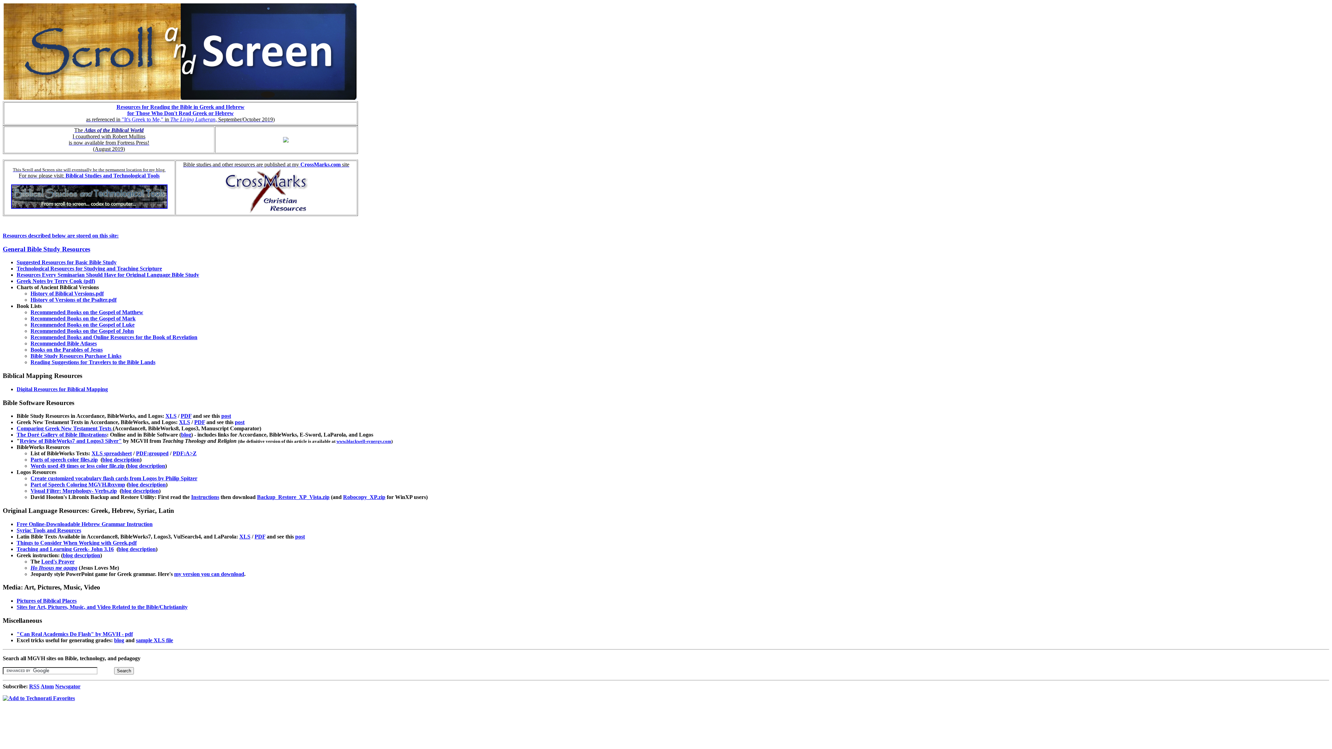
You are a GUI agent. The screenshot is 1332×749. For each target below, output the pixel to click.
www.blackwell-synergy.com (363, 441)
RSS (34, 686)
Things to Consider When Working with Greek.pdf (77, 543)
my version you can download (209, 574)
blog (186, 435)
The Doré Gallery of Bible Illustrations (62, 435)
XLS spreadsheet (112, 453)
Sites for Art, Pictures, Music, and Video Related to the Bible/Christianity (102, 607)
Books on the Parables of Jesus (67, 350)
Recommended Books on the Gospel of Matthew (87, 312)
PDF (186, 416)
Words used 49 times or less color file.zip (78, 466)
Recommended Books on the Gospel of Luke (83, 325)
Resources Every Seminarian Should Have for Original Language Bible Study (108, 275)
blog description (121, 460)
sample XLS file (154, 640)
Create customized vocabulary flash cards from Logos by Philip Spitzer (114, 478)
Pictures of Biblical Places (47, 601)
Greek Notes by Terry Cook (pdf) (56, 281)
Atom (47, 686)
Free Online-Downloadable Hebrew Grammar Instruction (85, 524)
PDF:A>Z (185, 453)
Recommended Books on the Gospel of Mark (83, 318)
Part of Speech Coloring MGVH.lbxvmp (78, 485)
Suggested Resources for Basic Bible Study (67, 262)
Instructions (205, 497)
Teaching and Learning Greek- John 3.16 (65, 549)
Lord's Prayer (58, 562)
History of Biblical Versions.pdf (67, 293)
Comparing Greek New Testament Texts (65, 428)
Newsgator (67, 686)
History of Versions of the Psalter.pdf (74, 300)
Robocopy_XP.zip (364, 497)
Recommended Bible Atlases (64, 343)
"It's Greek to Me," (142, 119)
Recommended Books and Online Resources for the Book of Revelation (114, 337)
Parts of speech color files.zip (64, 460)
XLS (171, 416)
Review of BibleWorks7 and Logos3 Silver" (71, 441)
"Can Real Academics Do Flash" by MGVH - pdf (75, 634)
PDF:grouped (152, 453)
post (226, 416)
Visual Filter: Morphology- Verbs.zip (74, 491)
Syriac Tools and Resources (49, 530)
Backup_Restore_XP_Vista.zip (293, 497)
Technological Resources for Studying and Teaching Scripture (89, 269)
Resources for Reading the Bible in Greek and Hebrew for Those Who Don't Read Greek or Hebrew (181, 110)
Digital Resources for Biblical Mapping (62, 389)
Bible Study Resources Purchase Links (76, 356)
